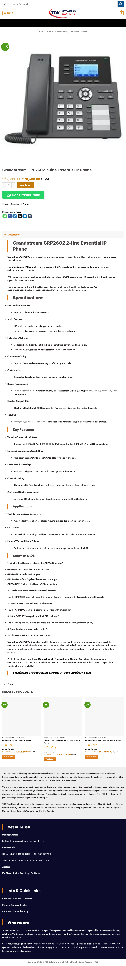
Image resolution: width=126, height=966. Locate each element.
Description (14, 234)
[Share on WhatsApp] (4, 216)
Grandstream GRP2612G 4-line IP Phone (103, 740)
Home (41, 31)
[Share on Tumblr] (30, 216)
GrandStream (15, 211)
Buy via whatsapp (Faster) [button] (26, 194)
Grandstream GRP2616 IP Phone (16, 740)
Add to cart (26, 185)
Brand (11, 684)
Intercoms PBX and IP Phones (57, 31)
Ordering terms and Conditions (17, 898)
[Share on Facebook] (10, 216)
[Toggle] (5, 234)
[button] (8, 13)
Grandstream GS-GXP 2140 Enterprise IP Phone (62, 741)
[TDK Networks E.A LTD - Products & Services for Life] (63, 13)
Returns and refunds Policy (15, 911)
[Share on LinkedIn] (24, 216)
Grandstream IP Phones (78, 31)
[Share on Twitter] (14, 216)
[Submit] (121, 4)
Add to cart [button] (8, 756)
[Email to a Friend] (20, 216)
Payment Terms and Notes (15, 905)
